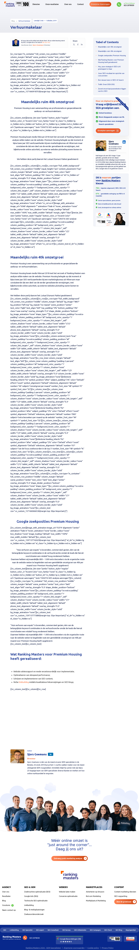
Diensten (36, 4)
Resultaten (6, 896)
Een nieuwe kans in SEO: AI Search (111, 80)
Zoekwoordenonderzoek (34, 914)
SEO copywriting (120, 896)
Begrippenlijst (131, 930)
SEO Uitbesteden (80, 930)
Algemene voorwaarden (74, 948)
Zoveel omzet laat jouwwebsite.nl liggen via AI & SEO (112, 90)
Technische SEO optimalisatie (35, 901)
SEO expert (40, 930)
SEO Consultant (53, 930)
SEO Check (108, 930)
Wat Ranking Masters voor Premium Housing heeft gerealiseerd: (111, 61)
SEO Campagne (95, 930)
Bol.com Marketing (93, 896)
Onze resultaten (52, 4)
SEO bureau (66, 930)
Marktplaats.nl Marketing (96, 901)
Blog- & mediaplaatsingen (34, 910)
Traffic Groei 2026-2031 (106, 84)
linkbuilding (24, 682)
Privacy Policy (107, 948)
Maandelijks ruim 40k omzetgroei (110, 47)
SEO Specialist (27, 930)
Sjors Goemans (38, 45)
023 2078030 (129, 5)
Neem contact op (9, 910)
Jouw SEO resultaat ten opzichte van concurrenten (111, 74)
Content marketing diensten (125, 892)
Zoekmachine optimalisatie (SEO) (37, 892)
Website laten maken (67, 892)
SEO (4, 930)
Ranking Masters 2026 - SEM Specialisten (43, 948)
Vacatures (7, 905)
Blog (13, 21)
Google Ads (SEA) (31, 896)
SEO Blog (119, 930)
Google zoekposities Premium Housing (112, 55)
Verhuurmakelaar (24, 21)
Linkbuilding (29, 905)
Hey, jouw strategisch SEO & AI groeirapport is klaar (109, 68)
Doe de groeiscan (124, 902)
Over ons (68, 4)
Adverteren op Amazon (95, 892)
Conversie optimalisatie (68, 896)
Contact (80, 4)
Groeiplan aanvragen (106, 131)
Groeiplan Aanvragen (100, 4)
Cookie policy (93, 948)
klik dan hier (46, 42)
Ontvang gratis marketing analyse (68, 858)
